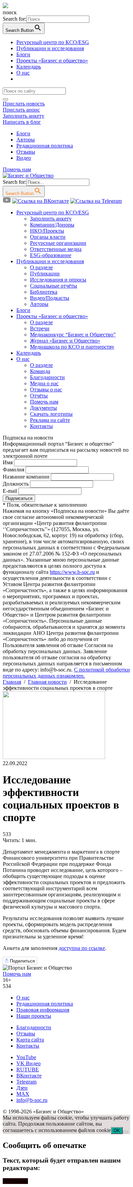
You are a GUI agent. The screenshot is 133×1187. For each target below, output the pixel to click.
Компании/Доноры (52, 225)
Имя (8, 462)
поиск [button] (10, 12)
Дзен (22, 1088)
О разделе (41, 267)
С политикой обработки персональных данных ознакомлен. (66, 673)
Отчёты (39, 395)
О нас (23, 73)
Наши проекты (33, 1016)
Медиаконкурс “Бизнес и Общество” (73, 334)
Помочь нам (17, 169)
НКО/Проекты (47, 231)
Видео (23, 158)
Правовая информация (42, 1010)
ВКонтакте (29, 1075)
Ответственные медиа (56, 249)
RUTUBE (27, 1069)
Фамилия (13, 469)
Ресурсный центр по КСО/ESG (52, 42)
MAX (22, 1094)
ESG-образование (50, 255)
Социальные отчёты (53, 286)
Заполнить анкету (23, 116)
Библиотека (43, 292)
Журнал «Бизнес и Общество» (65, 341)
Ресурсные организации (58, 243)
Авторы (25, 139)
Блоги (23, 54)
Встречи (39, 328)
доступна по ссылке (82, 948)
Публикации (45, 273)
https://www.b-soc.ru (72, 572)
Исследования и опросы (58, 280)
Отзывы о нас (46, 389)
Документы (43, 408)
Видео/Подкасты (49, 298)
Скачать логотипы (51, 414)
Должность (16, 484)
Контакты (41, 426)
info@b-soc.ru (31, 1100)
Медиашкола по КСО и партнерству (72, 347)
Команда (40, 371)
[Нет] (125, 1132)
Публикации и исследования (50, 48)
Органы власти (47, 237)
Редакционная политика (44, 146)
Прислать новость (24, 103)
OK (117, 1130)
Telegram (26, 1082)
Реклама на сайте (50, 420)
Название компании (26, 477)
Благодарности (47, 377)
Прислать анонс (21, 110)
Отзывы (25, 152)
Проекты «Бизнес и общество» (52, 60)
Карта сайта (30, 1040)
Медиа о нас (44, 383)
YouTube (26, 1057)
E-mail (10, 491)
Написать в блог (22, 122)
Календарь (28, 67)
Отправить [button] (15, 1181)
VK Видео (28, 1063)
